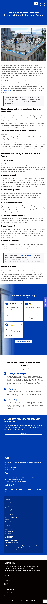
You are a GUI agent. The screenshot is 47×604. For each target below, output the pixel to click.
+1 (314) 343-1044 (10, 467)
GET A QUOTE (45, 302)
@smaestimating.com (17, 529)
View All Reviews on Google (23, 341)
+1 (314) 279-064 (10, 469)
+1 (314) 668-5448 (9, 533)
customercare (8, 529)
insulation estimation (7, 90)
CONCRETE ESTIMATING (25, 255)
